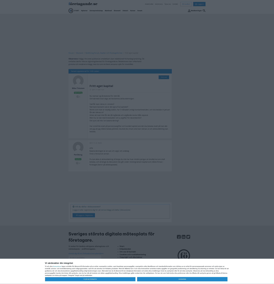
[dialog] (137, 271)
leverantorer (57, 266)
